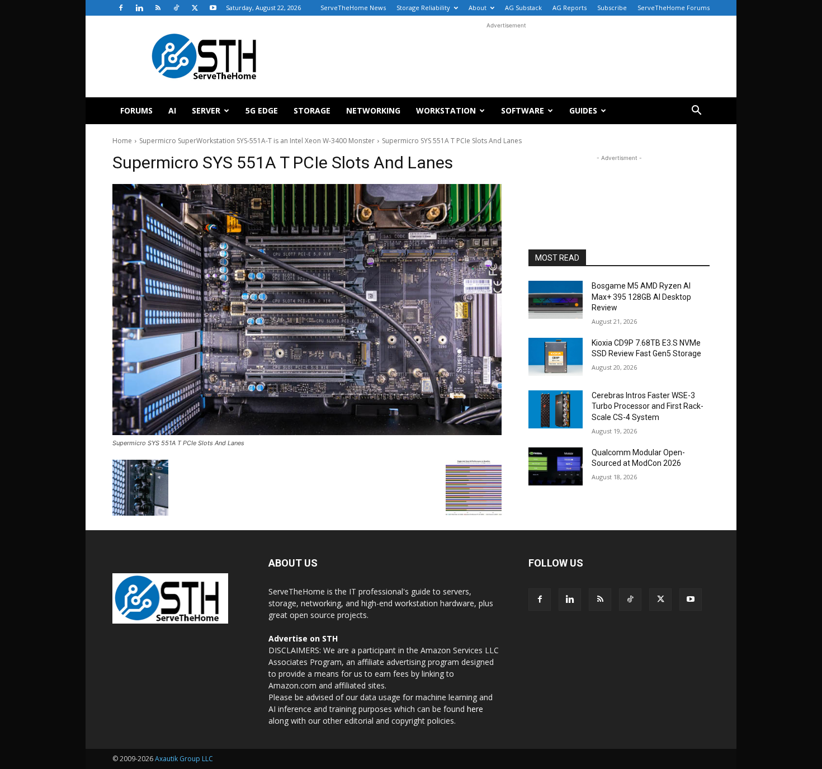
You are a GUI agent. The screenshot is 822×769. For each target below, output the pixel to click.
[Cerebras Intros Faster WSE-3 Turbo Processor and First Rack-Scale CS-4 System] (555, 409)
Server (206, 110)
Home (122, 140)
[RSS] (157, 8)
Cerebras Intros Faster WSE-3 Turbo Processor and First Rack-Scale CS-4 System (647, 406)
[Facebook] (120, 8)
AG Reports (569, 7)
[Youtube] (213, 8)
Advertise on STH (303, 638)
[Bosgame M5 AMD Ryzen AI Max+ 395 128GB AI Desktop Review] (555, 300)
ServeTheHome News (353, 7)
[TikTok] (176, 8)
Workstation (446, 110)
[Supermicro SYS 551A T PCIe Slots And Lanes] (307, 309)
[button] (696, 111)
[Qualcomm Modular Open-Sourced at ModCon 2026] (555, 466)
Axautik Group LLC (184, 758)
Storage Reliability (423, 7)
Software (522, 110)
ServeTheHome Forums (673, 7)
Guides (583, 110)
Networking (373, 110)
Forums (136, 110)
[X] (194, 8)
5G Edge (261, 110)
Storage (312, 110)
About (477, 7)
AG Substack (523, 7)
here (475, 709)
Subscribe (612, 7)
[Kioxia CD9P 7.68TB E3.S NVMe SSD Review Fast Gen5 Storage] (555, 357)
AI (172, 110)
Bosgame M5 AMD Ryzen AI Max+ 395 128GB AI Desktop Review (641, 296)
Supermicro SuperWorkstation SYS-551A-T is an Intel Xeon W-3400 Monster (257, 140)
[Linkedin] (139, 8)
